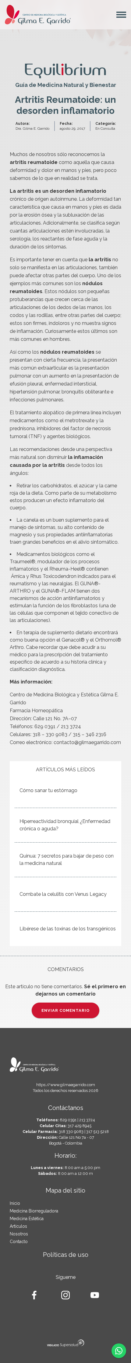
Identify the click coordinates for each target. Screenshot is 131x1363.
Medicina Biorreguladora (34, 1210)
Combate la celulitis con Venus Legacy (63, 894)
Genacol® (73, 640)
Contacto (19, 1241)
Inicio (15, 1203)
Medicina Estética (27, 1218)
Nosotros (19, 1233)
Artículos (18, 1226)
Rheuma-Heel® (67, 569)
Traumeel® (22, 561)
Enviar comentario (65, 1010)
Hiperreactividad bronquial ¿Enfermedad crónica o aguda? (64, 825)
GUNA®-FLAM (58, 591)
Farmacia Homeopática (36, 710)
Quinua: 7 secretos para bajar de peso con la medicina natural (66, 859)
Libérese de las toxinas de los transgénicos (67, 929)
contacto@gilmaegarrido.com (87, 742)
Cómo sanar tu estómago (48, 790)
